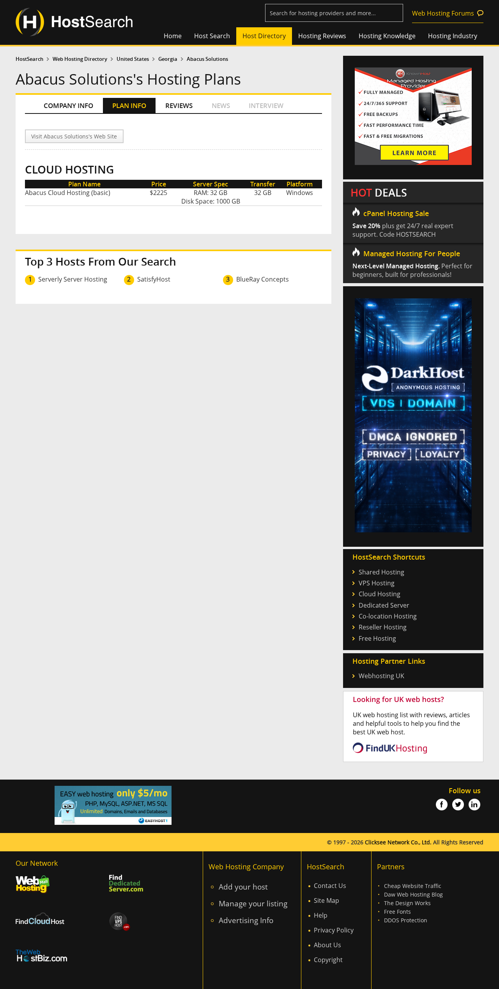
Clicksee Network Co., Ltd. (398, 842)
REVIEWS (179, 105)
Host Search (212, 36)
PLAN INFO (129, 105)
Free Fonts (397, 911)
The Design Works (407, 903)
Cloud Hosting (379, 594)
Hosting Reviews (322, 36)
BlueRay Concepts (262, 279)
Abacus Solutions (207, 59)
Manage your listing (253, 903)
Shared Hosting (381, 572)
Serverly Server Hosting (72, 279)
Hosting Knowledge (387, 36)
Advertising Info (246, 920)
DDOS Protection (405, 920)
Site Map (326, 900)
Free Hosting (377, 638)
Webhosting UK (381, 676)
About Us (327, 945)
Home (173, 36)
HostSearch (29, 59)
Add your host (243, 886)
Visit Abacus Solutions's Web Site (74, 136)
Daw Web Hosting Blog (413, 894)
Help (320, 915)
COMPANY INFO (68, 105)
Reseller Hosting (383, 627)
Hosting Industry (452, 36)
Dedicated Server (384, 605)
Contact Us (330, 885)
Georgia (167, 59)
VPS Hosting (377, 583)
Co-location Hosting (388, 616)
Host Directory (264, 36)
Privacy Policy (334, 930)
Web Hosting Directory (80, 59)
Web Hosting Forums (443, 13)
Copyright (328, 959)
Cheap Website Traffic (412, 886)
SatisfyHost (153, 279)
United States (133, 59)
